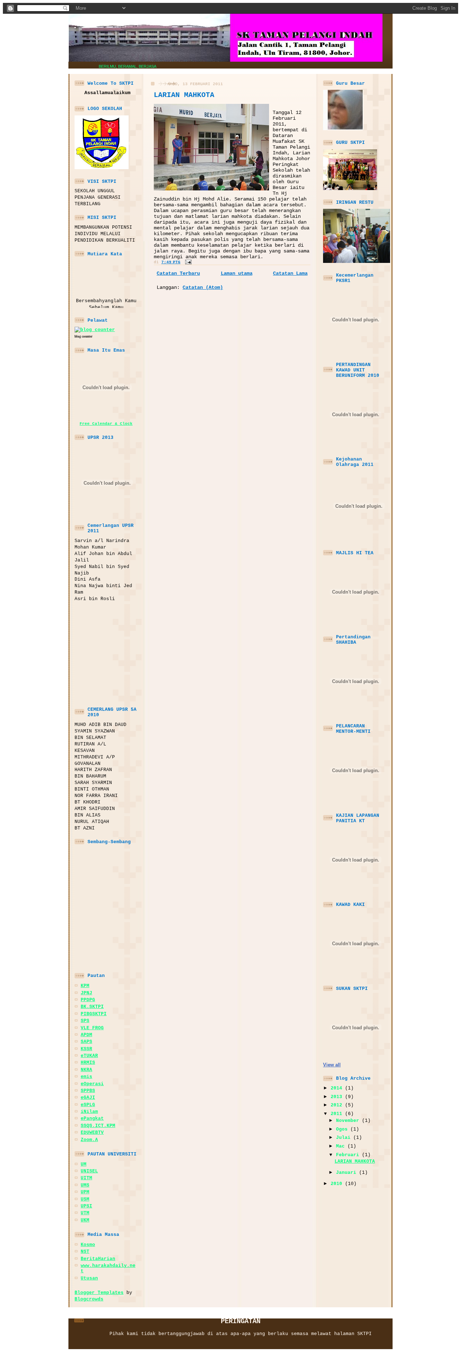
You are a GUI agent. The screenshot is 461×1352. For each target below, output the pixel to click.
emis (86, 1076)
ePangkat (92, 1118)
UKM (85, 1220)
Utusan (89, 1278)
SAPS (86, 1041)
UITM (86, 1178)
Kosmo (88, 1244)
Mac (342, 1146)
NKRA (86, 1070)
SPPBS (88, 1090)
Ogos (343, 1129)
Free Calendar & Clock (106, 424)
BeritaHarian (98, 1258)
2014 (338, 1088)
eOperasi (92, 1084)
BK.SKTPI (92, 1006)
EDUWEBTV (92, 1132)
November (349, 1120)
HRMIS (88, 1062)
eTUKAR (89, 1055)
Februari (349, 1155)
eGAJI (88, 1097)
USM (85, 1199)
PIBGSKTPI (94, 1014)
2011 (338, 1114)
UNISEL (89, 1171)
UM (83, 1164)
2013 (338, 1097)
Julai (344, 1137)
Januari (347, 1172)
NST (85, 1251)
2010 (338, 1183)
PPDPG (88, 1000)
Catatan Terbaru (178, 273)
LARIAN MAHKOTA (184, 95)
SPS (85, 1020)
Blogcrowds (89, 1299)
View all (332, 1064)
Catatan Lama (290, 273)
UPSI (86, 1206)
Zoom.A (89, 1139)
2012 (338, 1105)
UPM (85, 1192)
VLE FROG (92, 1028)
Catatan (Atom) (203, 287)
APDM (86, 1035)
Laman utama (236, 273)
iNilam (89, 1111)
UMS (85, 1185)
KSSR (86, 1049)
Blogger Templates (99, 1292)
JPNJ (86, 993)
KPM (85, 985)
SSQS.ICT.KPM (98, 1125)
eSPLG (88, 1104)
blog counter (84, 336)
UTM (85, 1213)
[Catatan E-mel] (187, 262)
